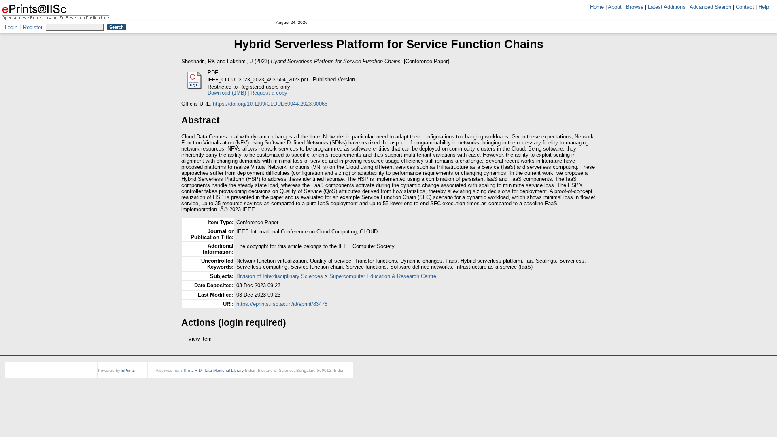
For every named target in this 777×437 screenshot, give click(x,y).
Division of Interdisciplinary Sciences (279, 276)
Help (763, 7)
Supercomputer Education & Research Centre (382, 276)
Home (597, 7)
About (615, 7)
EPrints (128, 377)
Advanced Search (710, 7)
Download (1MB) (227, 93)
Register (32, 27)
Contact (745, 7)
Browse (634, 7)
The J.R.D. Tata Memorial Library (213, 377)
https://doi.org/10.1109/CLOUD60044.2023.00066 (270, 104)
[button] (186, 342)
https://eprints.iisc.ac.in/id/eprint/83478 (281, 304)
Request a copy (269, 93)
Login (11, 27)
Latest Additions (667, 7)
